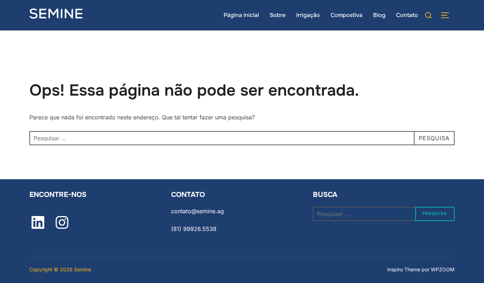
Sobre (278, 15)
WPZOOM (443, 269)
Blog (379, 15)
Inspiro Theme (403, 269)
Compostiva (346, 15)
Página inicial (241, 15)
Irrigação (308, 15)
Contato (407, 15)
